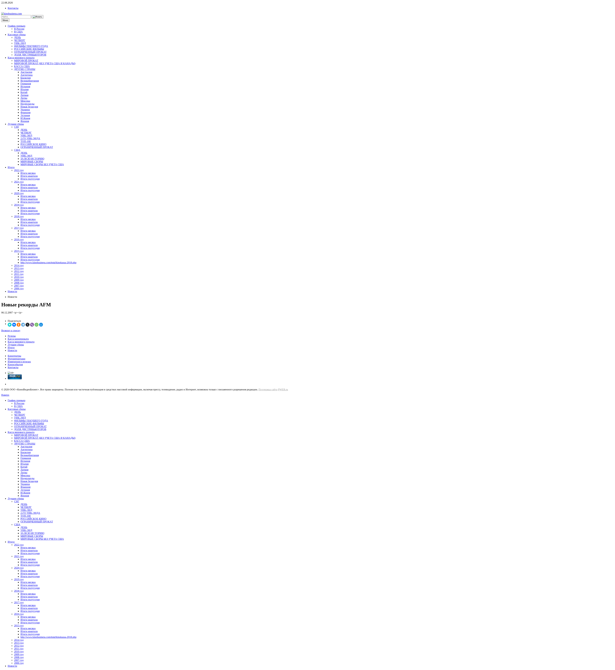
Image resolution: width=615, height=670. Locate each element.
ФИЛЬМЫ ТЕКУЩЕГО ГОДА (31, 46)
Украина (25, 109)
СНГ (16, 127)
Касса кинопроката (18, 338)
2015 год (19, 251)
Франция (25, 112)
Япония (24, 121)
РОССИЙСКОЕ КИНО (33, 144)
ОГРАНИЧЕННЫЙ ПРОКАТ (30, 52)
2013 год (19, 268)
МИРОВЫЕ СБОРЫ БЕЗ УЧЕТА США (42, 164)
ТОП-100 (25, 141)
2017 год (19, 228)
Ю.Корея (25, 118)
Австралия (26, 72)
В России (19, 28)
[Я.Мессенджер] (10, 325)
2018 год (19, 216)
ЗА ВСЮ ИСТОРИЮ (32, 158)
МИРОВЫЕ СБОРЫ (31, 161)
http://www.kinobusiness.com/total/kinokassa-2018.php (48, 262)
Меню (5, 20)
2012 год (19, 271)
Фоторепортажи (16, 358)
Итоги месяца (28, 173)
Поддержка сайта (267, 389)
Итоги (11, 167)
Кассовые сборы (17, 34)
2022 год (19, 170)
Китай (23, 92)
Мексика (25, 101)
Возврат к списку (10, 330)
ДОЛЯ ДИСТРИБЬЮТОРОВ (30, 54)
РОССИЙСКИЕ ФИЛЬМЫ (29, 49)
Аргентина (26, 75)
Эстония (25, 115)
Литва (23, 98)
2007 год (19, 285)
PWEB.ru (283, 389)
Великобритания (29, 80)
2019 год (19, 204)
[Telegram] (23, 325)
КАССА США (22, 66)
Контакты (13, 8)
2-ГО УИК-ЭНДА (30, 138)
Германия (25, 83)
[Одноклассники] (18, 325)
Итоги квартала (29, 176)
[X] (27, 325)
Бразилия (25, 77)
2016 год (19, 239)
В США (18, 31)
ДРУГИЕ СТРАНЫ (24, 69)
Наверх (5, 395)
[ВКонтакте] (14, 325)
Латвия (24, 95)
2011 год (18, 274)
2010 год (19, 277)
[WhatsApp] (36, 325)
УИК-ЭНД (20, 43)
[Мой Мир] (41, 325)
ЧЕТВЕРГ (19, 40)
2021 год (19, 181)
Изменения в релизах (19, 361)
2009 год (19, 279)
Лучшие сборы (16, 124)
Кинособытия (15, 364)
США (17, 150)
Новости (12, 291)
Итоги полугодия (30, 178)
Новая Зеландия (29, 106)
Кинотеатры (14, 355)
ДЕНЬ (17, 37)
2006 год (19, 288)
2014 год (19, 265)
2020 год (19, 193)
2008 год (19, 282)
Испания (25, 86)
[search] (37, 17)
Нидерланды (27, 103)
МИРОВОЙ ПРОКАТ (26, 60)
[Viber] (32, 325)
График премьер (16, 26)
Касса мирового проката (21, 57)
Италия (24, 89)
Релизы (12, 336)
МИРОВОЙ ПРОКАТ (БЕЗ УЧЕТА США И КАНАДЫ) (44, 63)
